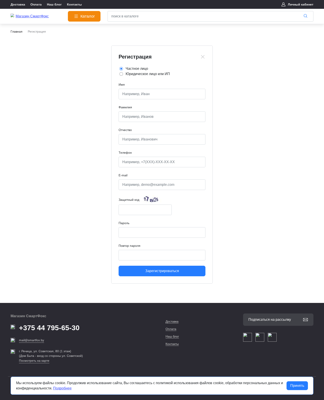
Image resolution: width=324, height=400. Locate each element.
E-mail (123, 175)
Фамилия (125, 107)
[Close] (202, 56)
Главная (16, 31)
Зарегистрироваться (162, 271)
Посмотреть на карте (34, 360)
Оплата (171, 329)
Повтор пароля (129, 245)
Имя (122, 84)
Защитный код (129, 199)
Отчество (125, 130)
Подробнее (62, 388)
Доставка (172, 321)
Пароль (124, 223)
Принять (297, 385)
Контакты (172, 344)
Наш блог (172, 336)
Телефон (125, 152)
